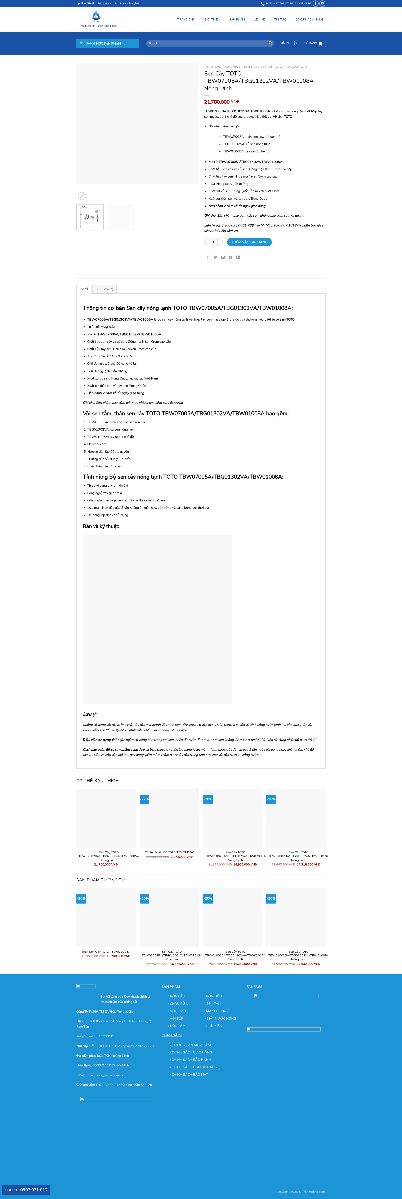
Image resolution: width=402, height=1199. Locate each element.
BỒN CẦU (178, 996)
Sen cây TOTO (296, 67)
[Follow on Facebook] (316, 3)
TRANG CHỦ (186, 19)
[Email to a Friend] (223, 257)
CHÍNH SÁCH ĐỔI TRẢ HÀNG (194, 1067)
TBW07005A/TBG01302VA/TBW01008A (240, 308)
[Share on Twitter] (215, 257)
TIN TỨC (280, 19)
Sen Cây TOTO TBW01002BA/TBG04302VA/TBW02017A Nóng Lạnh (235, 955)
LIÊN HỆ (259, 19)
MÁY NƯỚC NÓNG (221, 1018)
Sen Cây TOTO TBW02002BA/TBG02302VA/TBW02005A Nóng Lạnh (109, 856)
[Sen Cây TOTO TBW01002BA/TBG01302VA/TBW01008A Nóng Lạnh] (296, 917)
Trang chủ (212, 67)
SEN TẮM (250, 67)
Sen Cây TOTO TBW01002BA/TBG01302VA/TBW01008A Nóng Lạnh (298, 955)
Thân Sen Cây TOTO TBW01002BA (105, 952)
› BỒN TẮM (177, 1026)
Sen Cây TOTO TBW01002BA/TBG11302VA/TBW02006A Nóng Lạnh (235, 856)
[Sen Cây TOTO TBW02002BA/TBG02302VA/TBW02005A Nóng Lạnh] (106, 818)
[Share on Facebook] (208, 257)
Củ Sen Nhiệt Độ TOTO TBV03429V (169, 852)
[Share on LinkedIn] (238, 257)
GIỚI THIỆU (212, 19)
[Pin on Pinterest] (230, 257)
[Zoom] (82, 196)
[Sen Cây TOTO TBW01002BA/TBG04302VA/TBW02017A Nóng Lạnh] (232, 917)
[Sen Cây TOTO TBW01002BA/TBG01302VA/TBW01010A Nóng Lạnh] (296, 818)
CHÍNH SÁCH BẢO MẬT (190, 1074)
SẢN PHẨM (237, 19)
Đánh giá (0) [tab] (104, 289)
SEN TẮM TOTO (271, 67)
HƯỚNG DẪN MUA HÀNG (192, 1045)
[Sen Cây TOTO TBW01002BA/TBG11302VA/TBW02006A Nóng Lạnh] (232, 818)
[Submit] (270, 43)
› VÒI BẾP (176, 1018)
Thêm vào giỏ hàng (249, 242)
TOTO (170, 477)
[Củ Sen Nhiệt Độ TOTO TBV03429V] (169, 818)
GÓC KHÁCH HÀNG (309, 19)
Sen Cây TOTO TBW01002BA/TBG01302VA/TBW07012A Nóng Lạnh (172, 955)
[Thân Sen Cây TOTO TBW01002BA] (106, 917)
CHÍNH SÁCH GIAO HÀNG (192, 1052)
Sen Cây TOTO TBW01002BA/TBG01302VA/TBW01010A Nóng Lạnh (298, 856)
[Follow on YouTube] (322, 3)
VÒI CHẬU (178, 1011)
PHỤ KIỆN (214, 1026)
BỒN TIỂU (214, 996)
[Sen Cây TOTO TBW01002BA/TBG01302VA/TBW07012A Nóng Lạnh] (169, 917)
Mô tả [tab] (84, 289)
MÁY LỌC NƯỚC (219, 1011)
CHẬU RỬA (179, 1003)
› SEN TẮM (213, 1003)
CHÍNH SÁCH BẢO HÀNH (191, 1059)
